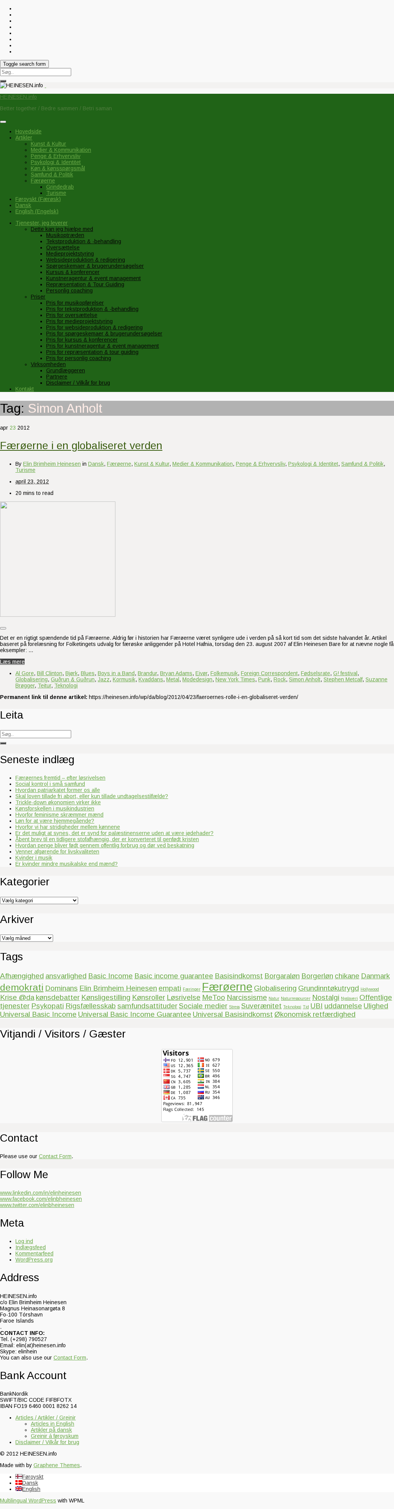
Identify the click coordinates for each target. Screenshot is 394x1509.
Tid (306, 1006)
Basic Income (110, 976)
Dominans (61, 988)
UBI (317, 1006)
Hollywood (370, 989)
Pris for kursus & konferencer (82, 340)
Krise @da (17, 997)
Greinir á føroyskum (54, 1436)
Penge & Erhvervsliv (55, 156)
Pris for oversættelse (71, 315)
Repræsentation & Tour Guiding (85, 284)
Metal (172, 679)
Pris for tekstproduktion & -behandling (92, 309)
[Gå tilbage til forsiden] (45, 85)
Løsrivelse (183, 997)
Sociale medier (203, 1006)
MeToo (213, 997)
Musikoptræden (65, 235)
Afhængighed (22, 976)
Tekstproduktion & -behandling (83, 241)
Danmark (375, 976)
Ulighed (376, 1006)
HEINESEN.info (18, 97)
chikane (347, 976)
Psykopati (47, 1006)
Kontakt (24, 389)
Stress (234, 1006)
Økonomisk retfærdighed (315, 1014)
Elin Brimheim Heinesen (52, 464)
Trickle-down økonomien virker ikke (58, 802)
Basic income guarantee (173, 976)
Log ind (24, 1241)
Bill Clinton (49, 673)
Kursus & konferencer (73, 272)
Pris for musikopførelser (75, 303)
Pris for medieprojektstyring (79, 321)
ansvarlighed (66, 976)
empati (170, 988)
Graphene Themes (56, 1465)
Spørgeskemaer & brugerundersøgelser (95, 266)
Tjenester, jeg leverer (41, 223)
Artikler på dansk (51, 1430)
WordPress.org (34, 1260)
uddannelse (343, 1006)
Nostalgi (325, 997)
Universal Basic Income (38, 1014)
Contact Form (55, 1156)
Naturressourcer (296, 998)
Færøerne (43, 181)
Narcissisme (247, 997)
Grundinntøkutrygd (328, 988)
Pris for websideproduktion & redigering (94, 327)
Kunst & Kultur (48, 144)
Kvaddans (151, 679)
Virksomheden (48, 364)
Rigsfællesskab (90, 1006)
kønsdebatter (58, 997)
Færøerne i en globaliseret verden (81, 446)
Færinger (191, 989)
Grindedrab (60, 187)
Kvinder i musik (33, 858)
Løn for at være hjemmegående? (54, 821)
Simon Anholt (305, 679)
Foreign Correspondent (269, 673)
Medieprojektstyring (70, 254)
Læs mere (12, 662)
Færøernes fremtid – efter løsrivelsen (60, 778)
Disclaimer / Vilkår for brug (78, 383)
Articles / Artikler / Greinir (45, 1417)
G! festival (345, 673)
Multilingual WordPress (28, 1500)
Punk (264, 679)
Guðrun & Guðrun (73, 679)
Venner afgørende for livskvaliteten (57, 851)
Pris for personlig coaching (78, 358)
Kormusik (124, 679)
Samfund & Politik (52, 174)
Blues (88, 673)
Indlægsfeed (30, 1247)
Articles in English (52, 1424)
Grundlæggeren (65, 370)
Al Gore (24, 673)
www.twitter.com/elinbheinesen (37, 1205)
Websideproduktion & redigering (85, 260)
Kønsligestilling (105, 997)
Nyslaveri (349, 998)
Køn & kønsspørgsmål (58, 168)
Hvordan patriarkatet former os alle (57, 790)
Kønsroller (148, 997)
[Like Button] (3, 628)
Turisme (56, 193)
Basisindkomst (239, 976)
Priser (38, 297)
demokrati (21, 987)
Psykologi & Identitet (56, 162)
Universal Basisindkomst (233, 1014)
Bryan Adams (176, 673)
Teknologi (66, 685)
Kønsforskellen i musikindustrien (54, 808)
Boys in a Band (116, 673)
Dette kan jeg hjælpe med (62, 229)
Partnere (56, 377)
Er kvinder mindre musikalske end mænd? (66, 864)
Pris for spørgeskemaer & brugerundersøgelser (104, 333)
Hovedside (28, 131)
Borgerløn (317, 976)
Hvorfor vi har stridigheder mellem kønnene (67, 827)
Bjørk (71, 673)
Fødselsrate (315, 673)
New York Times (235, 679)
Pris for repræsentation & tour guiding (92, 352)
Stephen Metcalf (343, 679)
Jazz (104, 679)
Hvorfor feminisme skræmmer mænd (59, 815)
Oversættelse (63, 247)
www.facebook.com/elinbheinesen (41, 1199)
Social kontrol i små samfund (50, 784)
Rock (280, 679)
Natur (274, 998)
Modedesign (197, 679)
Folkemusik (224, 673)
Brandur (147, 673)
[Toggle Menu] (3, 122)
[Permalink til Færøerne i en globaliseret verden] (57, 615)
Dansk (96, 464)
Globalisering (31, 679)
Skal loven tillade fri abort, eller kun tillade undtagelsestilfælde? (91, 796)
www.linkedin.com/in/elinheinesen (40, 1193)
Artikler (23, 137)
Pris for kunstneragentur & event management (102, 346)
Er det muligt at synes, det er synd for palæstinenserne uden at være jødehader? (114, 833)
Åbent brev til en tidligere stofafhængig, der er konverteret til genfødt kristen (107, 839)
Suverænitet (261, 1006)
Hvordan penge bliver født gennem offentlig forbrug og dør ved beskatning (104, 845)
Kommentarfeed (34, 1253)
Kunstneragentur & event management (93, 278)
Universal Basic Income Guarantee (134, 1014)
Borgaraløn (282, 976)
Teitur (44, 685)
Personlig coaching (69, 290)
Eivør (201, 673)
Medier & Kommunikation (61, 150)
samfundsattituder (147, 1006)
